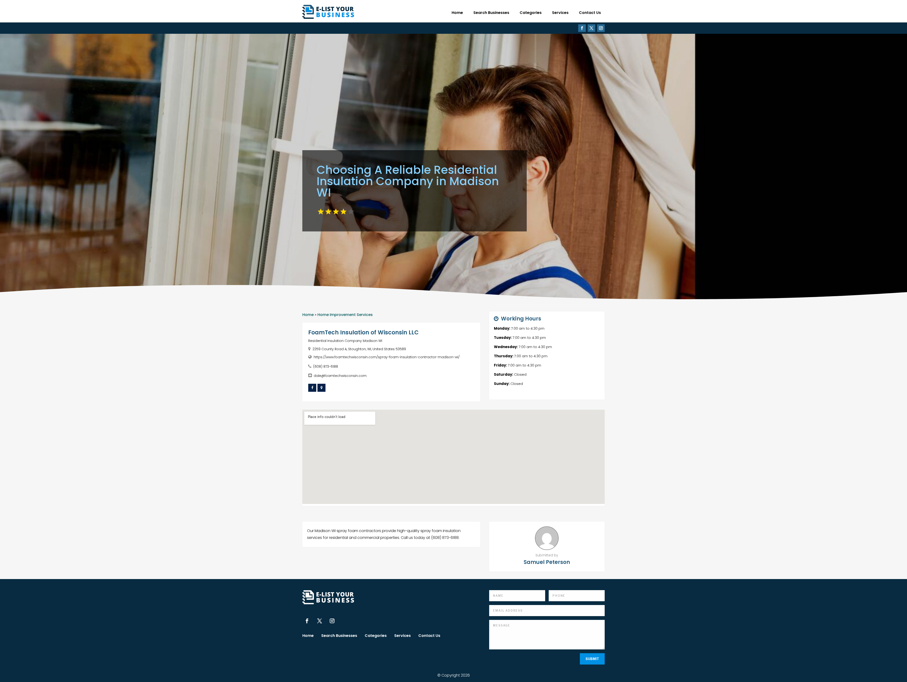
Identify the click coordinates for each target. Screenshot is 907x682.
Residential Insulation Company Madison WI (345, 340)
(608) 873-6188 (325, 366)
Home (457, 12)
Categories (531, 12)
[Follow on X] (591, 28)
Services (560, 12)
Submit (592, 659)
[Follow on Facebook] (582, 28)
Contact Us (590, 12)
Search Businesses (491, 12)
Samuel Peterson (547, 562)
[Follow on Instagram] (601, 28)
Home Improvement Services (345, 314)
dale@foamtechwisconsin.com (340, 375)
